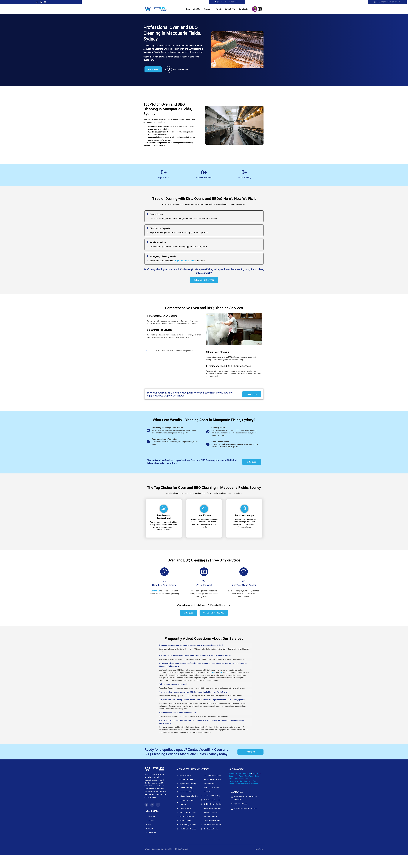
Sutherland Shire (242, 784)
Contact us (155, 591)
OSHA (213, 673)
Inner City (247, 781)
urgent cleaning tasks (185, 260)
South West (238, 776)
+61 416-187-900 (180, 69)
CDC (220, 673)
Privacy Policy (259, 849)
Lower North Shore (241, 779)
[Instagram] (45, 2)
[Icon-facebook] (146, 805)
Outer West (249, 776)
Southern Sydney (235, 774)
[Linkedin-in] (41, 2)
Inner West (247, 774)
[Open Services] (211, 9)
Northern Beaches (236, 781)
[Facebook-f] (37, 2)
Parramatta (253, 784)
